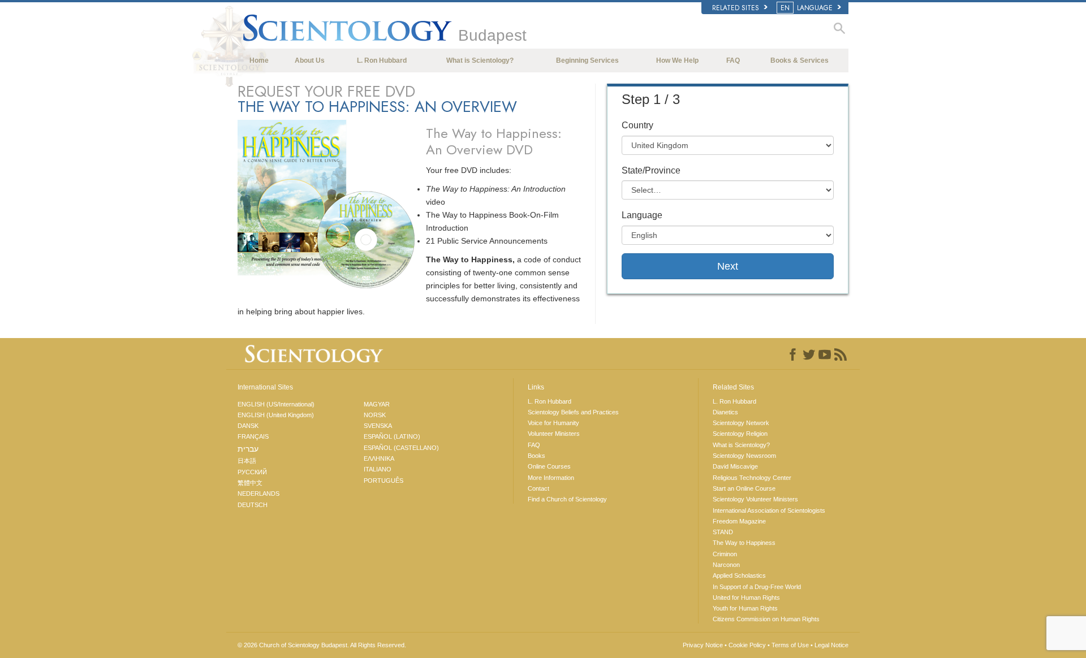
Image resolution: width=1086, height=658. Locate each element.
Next (727, 266)
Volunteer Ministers (554, 433)
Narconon (726, 564)
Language (642, 215)
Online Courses (549, 466)
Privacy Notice (703, 645)
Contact (538, 488)
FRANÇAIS (253, 436)
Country (637, 125)
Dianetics (725, 412)
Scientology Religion (740, 433)
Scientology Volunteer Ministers (755, 499)
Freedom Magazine (739, 521)
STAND (723, 532)
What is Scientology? (480, 60)
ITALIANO (377, 469)
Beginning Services (587, 60)
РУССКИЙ (252, 472)
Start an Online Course (744, 488)
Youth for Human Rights (745, 608)
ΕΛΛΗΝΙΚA (379, 458)
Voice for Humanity (553, 422)
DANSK (248, 425)
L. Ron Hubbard (382, 60)
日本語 (247, 460)
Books (536, 455)
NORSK (375, 415)
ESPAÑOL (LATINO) (392, 436)
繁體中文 (250, 482)
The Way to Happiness (744, 542)
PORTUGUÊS (383, 480)
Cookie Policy (747, 645)
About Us (310, 60)
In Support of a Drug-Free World (757, 586)
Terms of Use (790, 645)
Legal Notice (831, 645)
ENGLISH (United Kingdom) (276, 415)
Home (259, 60)
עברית (248, 448)
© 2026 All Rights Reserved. (322, 645)
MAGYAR (377, 404)
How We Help (677, 60)
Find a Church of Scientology (567, 499)
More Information (551, 477)
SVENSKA (378, 425)
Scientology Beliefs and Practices (573, 412)
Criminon (725, 554)
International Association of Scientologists (769, 510)
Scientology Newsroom (744, 455)
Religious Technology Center (752, 477)
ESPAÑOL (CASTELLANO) (401, 447)
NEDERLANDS (258, 493)
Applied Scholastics (739, 575)
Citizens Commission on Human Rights (766, 619)
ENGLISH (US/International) (276, 404)
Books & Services (799, 60)
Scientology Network (741, 422)
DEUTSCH (253, 504)
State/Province (651, 170)
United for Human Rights (746, 597)
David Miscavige (735, 466)
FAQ (733, 60)
